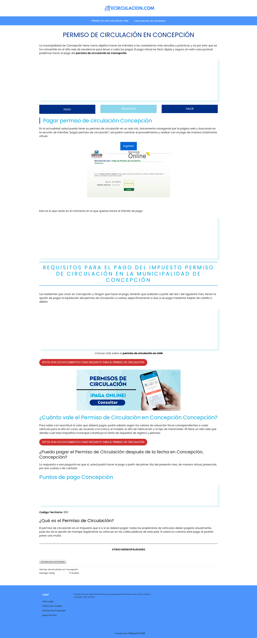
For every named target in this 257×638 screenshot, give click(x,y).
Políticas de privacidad (54, 610)
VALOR (190, 109)
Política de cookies (52, 606)
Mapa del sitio (49, 615)
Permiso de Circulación (87, 521)
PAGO (67, 109)
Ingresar (128, 146)
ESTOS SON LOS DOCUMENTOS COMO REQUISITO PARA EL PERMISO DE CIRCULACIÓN (93, 362)
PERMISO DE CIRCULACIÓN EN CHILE (109, 20)
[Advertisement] (128, 80)
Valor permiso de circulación (150, 20)
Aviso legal (48, 601)
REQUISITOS (129, 109)
